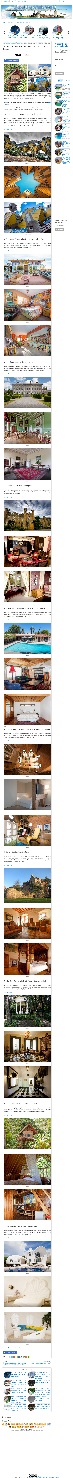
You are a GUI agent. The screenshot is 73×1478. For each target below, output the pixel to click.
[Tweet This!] (12, 1357)
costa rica (9, 42)
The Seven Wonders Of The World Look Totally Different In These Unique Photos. (66, 162)
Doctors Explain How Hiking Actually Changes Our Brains (29, 37)
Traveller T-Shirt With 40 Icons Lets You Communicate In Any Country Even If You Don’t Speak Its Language (66, 130)
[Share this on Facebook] (9, 1357)
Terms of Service (56, 1477)
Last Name (59, 66)
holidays (25, 42)
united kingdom (21, 43)
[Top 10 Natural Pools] (58, 87)
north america (47, 42)
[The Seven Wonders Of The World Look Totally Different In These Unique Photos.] (58, 160)
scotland (8, 43)
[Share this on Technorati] (28, 1357)
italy (32, 42)
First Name (59, 59)
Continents (10, 22)
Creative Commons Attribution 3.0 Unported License (40, 1477)
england (16, 42)
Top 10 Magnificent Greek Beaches (66, 134)
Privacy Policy (41, 1476)
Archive (68, 80)
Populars (60, 80)
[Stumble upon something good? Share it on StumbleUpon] (17, 1357)
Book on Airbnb (8, 129)
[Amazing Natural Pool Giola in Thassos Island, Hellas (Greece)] (58, 103)
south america (14, 43)
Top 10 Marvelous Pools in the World (66, 94)
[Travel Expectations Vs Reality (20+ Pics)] (58, 144)
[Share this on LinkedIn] (24, 1357)
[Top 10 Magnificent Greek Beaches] (58, 136)
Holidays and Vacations (66, 1)
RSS (25, 1)
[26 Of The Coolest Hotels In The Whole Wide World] (58, 152)
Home (3, 22)
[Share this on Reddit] (26, 1357)
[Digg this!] (19, 1357)
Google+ (19, 1)
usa (26, 43)
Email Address (62, 52)
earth (13, 42)
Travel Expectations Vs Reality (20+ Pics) (66, 143)
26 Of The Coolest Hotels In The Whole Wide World (66, 152)
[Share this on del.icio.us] (21, 1357)
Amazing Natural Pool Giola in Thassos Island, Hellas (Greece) (66, 104)
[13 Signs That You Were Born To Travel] (58, 111)
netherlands (40, 42)
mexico (35, 42)
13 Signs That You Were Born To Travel (66, 110)
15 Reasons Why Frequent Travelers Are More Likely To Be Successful (43, 38)
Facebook (5, 1)
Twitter (12, 1)
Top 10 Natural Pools (66, 85)
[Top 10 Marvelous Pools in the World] (58, 95)
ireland (29, 42)
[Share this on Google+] (14, 1357)
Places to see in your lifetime (15, 1348)
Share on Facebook (13, 60)
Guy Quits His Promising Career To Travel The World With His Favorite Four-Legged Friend (66, 121)
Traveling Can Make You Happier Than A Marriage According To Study (15, 37)
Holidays (28, 22)
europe (20, 42)
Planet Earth (19, 22)
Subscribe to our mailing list (61, 221)
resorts (4, 43)
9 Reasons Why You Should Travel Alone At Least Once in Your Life (57, 37)
